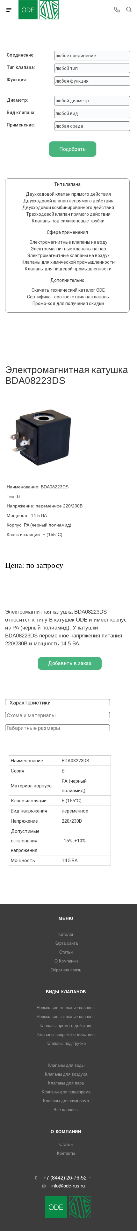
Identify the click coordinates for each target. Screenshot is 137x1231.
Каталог (66, 934)
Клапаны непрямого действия (66, 1034)
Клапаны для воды (66, 1065)
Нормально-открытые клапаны (66, 1007)
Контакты (66, 1153)
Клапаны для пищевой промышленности (68, 268)
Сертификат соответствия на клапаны (68, 296)
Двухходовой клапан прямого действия (68, 194)
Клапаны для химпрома (66, 1100)
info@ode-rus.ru (68, 1185)
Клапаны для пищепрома (66, 1092)
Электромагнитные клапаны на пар (68, 248)
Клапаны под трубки (66, 1043)
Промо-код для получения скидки (68, 303)
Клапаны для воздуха (66, 1074)
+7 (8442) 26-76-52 (65, 1177)
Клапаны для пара (66, 1083)
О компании (66, 1131)
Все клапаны (66, 1109)
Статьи (66, 952)
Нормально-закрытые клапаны (66, 1016)
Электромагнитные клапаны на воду (68, 242)
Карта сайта (66, 943)
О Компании (66, 961)
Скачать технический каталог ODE (68, 290)
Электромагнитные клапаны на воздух (68, 255)
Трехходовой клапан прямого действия (68, 214)
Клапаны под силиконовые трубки (68, 220)
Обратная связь (66, 970)
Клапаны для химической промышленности (68, 262)
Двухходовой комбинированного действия (68, 207)
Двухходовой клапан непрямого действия (68, 200)
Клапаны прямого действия (66, 1025)
